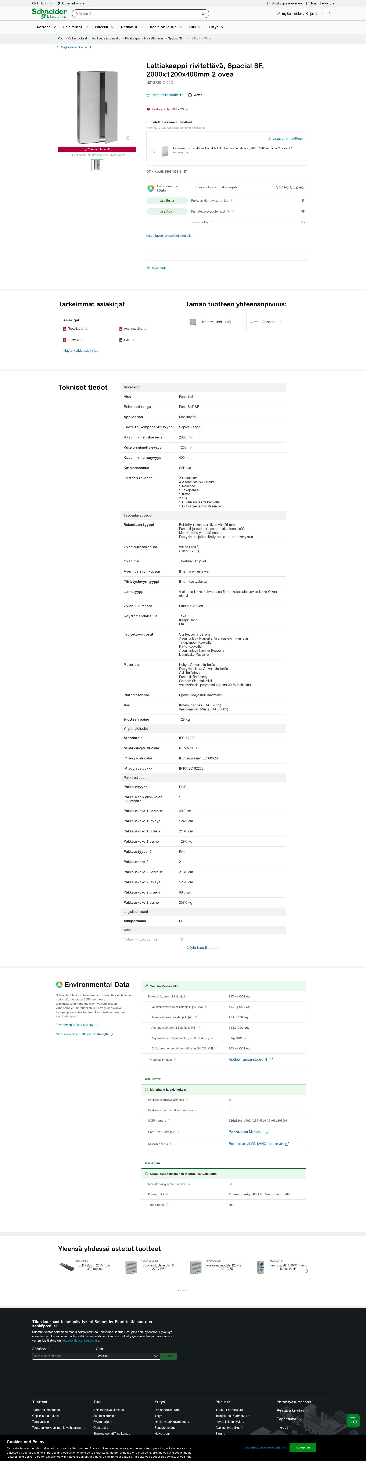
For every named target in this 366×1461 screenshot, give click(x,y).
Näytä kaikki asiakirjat (80, 351)
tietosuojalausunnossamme (80, 1340)
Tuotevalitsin (40, 1421)
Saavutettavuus (165, 1427)
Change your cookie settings (265, 1447)
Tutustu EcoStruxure (229, 1410)
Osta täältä (100, 1427)
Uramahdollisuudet (167, 1410)
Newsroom (162, 1433)
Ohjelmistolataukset (45, 1416)
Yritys (158, 1416)
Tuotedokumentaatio (46, 1410)
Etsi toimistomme (104, 1416)
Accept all (303, 1447)
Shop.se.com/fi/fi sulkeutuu (111, 1433)
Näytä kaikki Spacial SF (77, 47)
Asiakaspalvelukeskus (108, 1410)
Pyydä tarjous (102, 1421)
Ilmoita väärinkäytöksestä (172, 1421)
